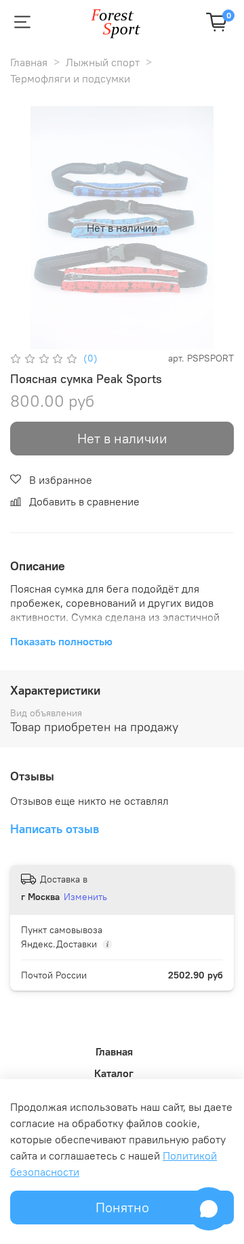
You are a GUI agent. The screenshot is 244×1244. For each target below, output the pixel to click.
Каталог (114, 1073)
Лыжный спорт (103, 62)
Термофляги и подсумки (70, 78)
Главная (28, 62)
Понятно (122, 1207)
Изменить (85, 897)
